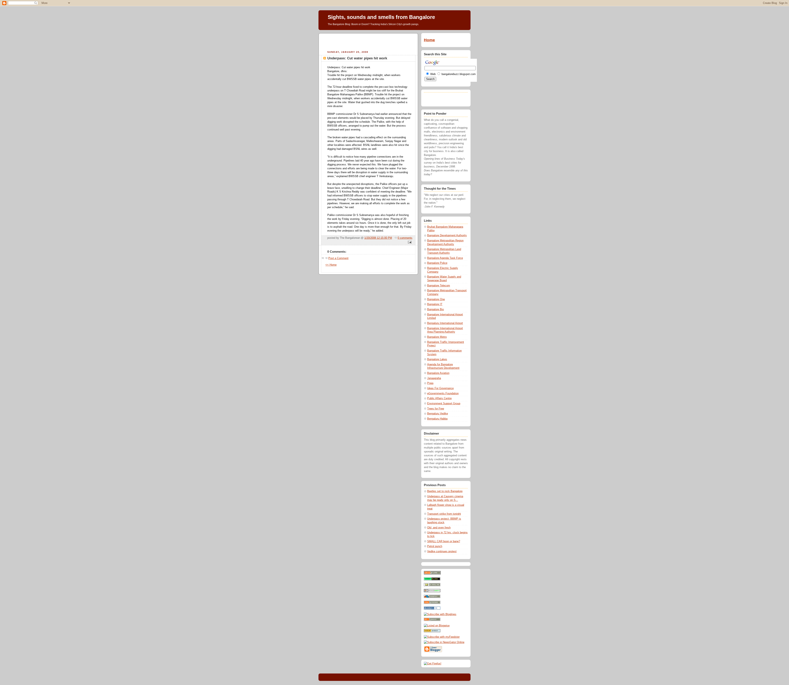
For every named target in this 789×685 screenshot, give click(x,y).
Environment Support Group (443, 403)
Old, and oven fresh (439, 527)
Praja (430, 383)
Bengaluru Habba (437, 418)
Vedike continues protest (442, 551)
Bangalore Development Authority (447, 235)
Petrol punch (434, 546)
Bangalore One (436, 299)
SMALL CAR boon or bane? (443, 541)
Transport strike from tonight (444, 513)
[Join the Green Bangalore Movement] (432, 579)
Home (429, 40)
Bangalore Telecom (438, 285)
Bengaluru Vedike (437, 413)
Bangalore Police (437, 263)
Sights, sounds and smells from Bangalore (381, 17)
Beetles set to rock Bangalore (445, 491)
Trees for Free (435, 408)
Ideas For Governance (440, 388)
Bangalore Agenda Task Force (445, 258)
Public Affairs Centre (439, 398)
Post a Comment (338, 258)
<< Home (331, 264)
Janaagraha (434, 378)
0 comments (405, 237)
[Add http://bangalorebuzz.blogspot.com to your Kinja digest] (432, 631)
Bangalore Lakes (437, 359)
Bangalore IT (434, 304)
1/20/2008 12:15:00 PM (378, 237)
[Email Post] (409, 242)
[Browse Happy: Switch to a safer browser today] (432, 591)
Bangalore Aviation (438, 373)
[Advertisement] (368, 41)
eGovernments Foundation (443, 393)
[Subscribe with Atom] (432, 603)
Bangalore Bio (435, 309)
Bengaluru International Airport (445, 323)
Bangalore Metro (437, 337)
